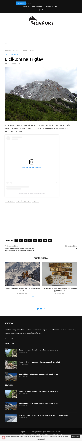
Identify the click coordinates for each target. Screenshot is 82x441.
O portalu (26, 6)
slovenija (27, 201)
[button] (28, 3)
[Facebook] (36, 10)
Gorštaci (7, 63)
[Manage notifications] (3, 437)
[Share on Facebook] (16, 240)
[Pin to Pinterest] (26, 240)
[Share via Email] (50, 240)
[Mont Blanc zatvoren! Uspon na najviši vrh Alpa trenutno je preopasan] (11, 418)
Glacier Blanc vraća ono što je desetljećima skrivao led (38, 374)
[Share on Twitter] (21, 240)
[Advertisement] (41, 32)
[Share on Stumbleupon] (35, 240)
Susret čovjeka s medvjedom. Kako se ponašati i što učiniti (39, 362)
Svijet (17, 50)
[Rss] (45, 10)
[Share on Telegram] (45, 240)
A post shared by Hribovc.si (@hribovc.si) (32, 193)
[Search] (76, 44)
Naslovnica (8, 50)
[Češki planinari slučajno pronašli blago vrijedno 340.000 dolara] (59, 274)
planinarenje (10, 201)
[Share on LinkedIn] (30, 240)
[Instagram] (39, 10)
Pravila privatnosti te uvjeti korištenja (34, 434)
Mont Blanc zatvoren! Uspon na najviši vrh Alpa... (33, 3)
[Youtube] (42, 10)
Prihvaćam (75, 436)
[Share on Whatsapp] (40, 240)
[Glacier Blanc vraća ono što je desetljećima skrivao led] (11, 377)
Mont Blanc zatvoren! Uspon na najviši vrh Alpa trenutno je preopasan (43, 415)
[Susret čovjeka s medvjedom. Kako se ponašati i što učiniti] (11, 365)
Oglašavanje (57, 434)
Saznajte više (36, 333)
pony (18, 201)
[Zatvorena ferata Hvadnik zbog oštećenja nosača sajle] (11, 353)
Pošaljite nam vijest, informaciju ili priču (45, 6)
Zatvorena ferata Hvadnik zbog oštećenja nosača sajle (38, 350)
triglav (35, 201)
